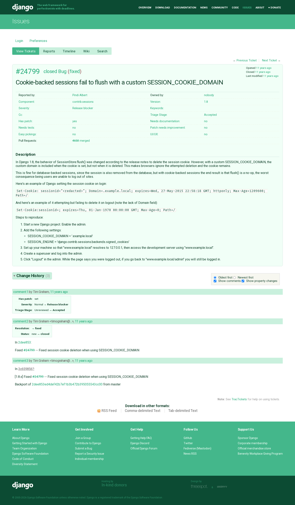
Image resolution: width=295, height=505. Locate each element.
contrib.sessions (83, 102)
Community (220, 7)
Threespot (200, 487)
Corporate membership (253, 443)
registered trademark (111, 497)
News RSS (190, 453)
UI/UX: (154, 134)
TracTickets (239, 399)
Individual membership (89, 458)
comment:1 (20, 292)
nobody (209, 95)
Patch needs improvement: (167, 127)
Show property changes (261, 281)
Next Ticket (269, 60)
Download (162, 7)
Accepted (210, 115)
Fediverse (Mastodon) (197, 448)
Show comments (229, 281)
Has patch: (26, 121)
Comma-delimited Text (142, 411)
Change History (33, 275)
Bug (62, 71)
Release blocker (82, 108)
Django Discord (139, 443)
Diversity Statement (25, 464)
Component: (27, 102)
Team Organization (24, 448)
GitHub (188, 438)
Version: (155, 102)
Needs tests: (27, 127)
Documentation (185, 7)
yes (74, 121)
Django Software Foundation (30, 453)
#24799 (28, 71)
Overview (144, 7)
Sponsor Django (248, 438)
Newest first (245, 277)
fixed (74, 71)
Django (22, 7)
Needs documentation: (165, 121)
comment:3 (20, 361)
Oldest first (225, 277)
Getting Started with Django (29, 443)
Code (235, 7)
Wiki (86, 51)
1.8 (206, 102)
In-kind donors (114, 485)
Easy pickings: (28, 134)
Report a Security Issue (89, 453)
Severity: (24, 108)
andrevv (226, 487)
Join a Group (83, 438)
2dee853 (24, 342)
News (204, 7)
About (259, 7)
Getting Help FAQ (141, 438)
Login (19, 41)
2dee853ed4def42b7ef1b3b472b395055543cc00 (67, 384)
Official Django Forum (143, 448)
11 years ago (264, 67)
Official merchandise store (254, 448)
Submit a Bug (83, 448)
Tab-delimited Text (182, 411)
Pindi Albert (79, 95)
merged (81, 140)
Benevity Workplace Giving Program (260, 453)
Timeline (69, 51)
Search (102, 51)
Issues (247, 7)
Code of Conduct (23, 458)
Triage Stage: (158, 115)
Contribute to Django (88, 443)
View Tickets (26, 51)
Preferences (38, 41)
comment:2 (20, 321)
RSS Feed (109, 411)
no (206, 121)
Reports (49, 51)
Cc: (21, 115)
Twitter (188, 443)
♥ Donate (274, 7)
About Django (21, 438)
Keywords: (157, 108)
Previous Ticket (247, 60)
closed (50, 71)
